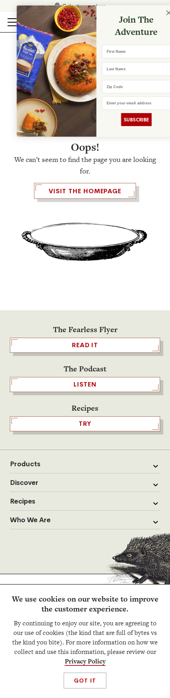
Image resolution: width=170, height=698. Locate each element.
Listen (85, 384)
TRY (85, 423)
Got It (85, 680)
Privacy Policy (85, 661)
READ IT (85, 345)
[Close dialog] (158, 13)
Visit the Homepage (85, 191)
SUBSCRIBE (125, 119)
